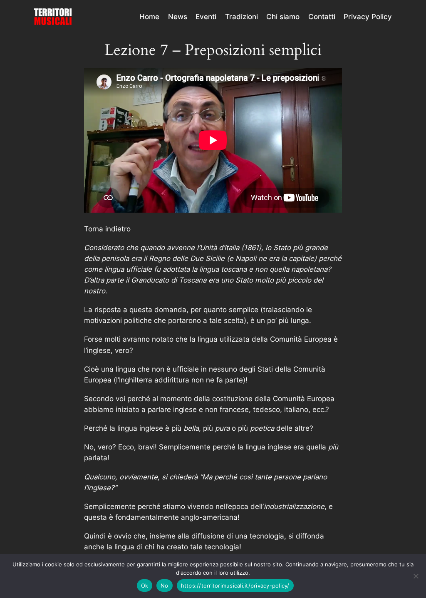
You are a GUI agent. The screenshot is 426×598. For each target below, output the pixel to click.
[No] (415, 576)
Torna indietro (107, 229)
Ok (145, 585)
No (164, 585)
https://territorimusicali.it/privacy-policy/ (235, 585)
